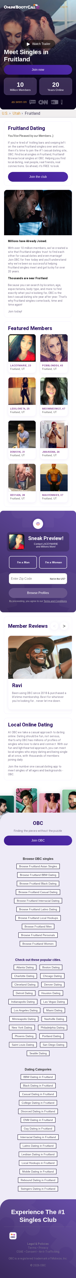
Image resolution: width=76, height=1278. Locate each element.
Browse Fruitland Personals (38, 935)
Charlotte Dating (24, 976)
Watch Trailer (40, 44)
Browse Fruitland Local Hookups (38, 917)
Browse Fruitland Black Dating (38, 883)
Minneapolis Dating (24, 1018)
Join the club (38, 176)
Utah (17, 113)
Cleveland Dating (24, 984)
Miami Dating (54, 1010)
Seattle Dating (38, 1053)
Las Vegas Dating (54, 1001)
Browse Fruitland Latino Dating (38, 909)
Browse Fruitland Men (38, 926)
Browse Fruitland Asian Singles (38, 866)
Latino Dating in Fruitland (38, 1145)
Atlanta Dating (25, 967)
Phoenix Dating (24, 1036)
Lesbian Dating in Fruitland (38, 1154)
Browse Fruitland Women (38, 943)
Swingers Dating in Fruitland (38, 1188)
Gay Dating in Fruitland (38, 1128)
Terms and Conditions (55, 601)
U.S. (5, 113)
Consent (31, 1251)
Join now (38, 69)
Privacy (43, 1247)
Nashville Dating (54, 1018)
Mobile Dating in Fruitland (38, 1171)
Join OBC (38, 840)
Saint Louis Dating (23, 1044)
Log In (64, 6)
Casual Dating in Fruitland (38, 1094)
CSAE (20, 1251)
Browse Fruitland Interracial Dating (38, 900)
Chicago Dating (52, 976)
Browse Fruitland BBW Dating (38, 874)
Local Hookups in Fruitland (38, 1162)
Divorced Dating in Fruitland (38, 1111)
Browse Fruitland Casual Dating (38, 892)
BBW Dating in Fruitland (38, 1077)
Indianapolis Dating (23, 1001)
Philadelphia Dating (53, 1027)
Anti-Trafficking (49, 1251)
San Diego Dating (53, 1044)
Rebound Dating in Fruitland (38, 1180)
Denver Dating (53, 984)
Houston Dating (50, 993)
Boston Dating (51, 967)
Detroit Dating (24, 993)
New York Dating (22, 1027)
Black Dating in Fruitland (38, 1085)
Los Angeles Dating (26, 1010)
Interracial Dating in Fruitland (38, 1137)
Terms (32, 1247)
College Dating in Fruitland (38, 1102)
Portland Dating (51, 1036)
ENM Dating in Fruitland (38, 1119)
